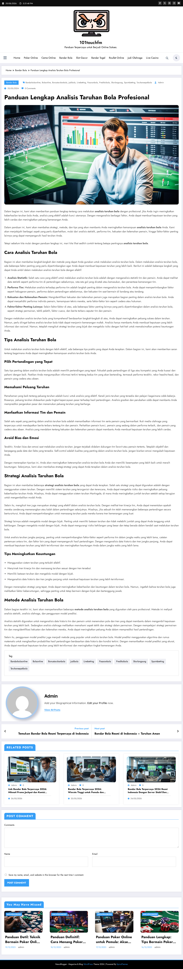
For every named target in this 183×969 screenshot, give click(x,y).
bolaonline (46, 82)
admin (161, 82)
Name (7, 854)
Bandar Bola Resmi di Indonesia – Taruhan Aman (127, 734)
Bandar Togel (98, 58)
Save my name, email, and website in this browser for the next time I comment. (46, 875)
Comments (9, 825)
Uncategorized (14, 914)
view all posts (52, 710)
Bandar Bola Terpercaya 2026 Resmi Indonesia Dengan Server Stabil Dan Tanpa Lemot (148, 791)
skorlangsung (117, 82)
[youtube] (179, 3)
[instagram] (174, 3)
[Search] (167, 58)
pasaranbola (92, 82)
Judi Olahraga (135, 58)
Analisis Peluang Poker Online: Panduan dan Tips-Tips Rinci (159, 939)
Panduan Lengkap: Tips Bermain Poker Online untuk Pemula (67, 939)
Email (95, 854)
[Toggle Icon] (5, 58)
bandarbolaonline (33, 82)
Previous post (82, 728)
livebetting (81, 82)
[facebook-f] (160, 3)
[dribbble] (169, 3)
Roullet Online (116, 58)
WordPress (88, 964)
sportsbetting (129, 82)
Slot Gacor (82, 58)
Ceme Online (48, 58)
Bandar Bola (65, 58)
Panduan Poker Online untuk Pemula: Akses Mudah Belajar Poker (23, 939)
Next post (100, 728)
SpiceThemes (122, 964)
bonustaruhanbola (59, 82)
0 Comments (30, 88)
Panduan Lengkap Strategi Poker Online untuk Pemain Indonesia (113, 939)
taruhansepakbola (144, 82)
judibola (72, 82)
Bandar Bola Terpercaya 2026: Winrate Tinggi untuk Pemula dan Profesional (86, 791)
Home (17, 58)
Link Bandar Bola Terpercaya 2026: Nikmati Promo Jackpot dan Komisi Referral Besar (27, 791)
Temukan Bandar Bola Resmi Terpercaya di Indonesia (53, 734)
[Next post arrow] (178, 731)
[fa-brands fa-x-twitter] (164, 3)
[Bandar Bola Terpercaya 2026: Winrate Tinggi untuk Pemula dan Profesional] (91, 769)
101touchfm (90, 42)
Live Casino (152, 58)
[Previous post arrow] (5, 731)
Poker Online (31, 58)
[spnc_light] (176, 57)
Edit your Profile (97, 703)
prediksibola (104, 82)
